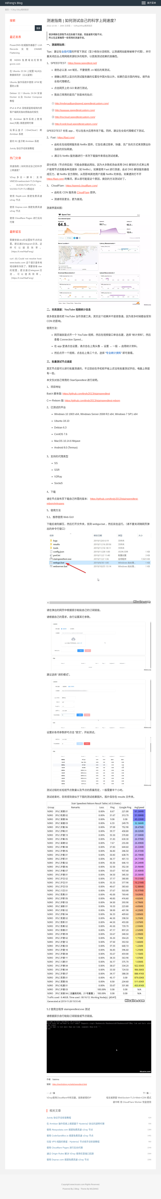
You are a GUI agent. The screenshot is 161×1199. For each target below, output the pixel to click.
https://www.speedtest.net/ (82, 63)
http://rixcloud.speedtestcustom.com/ (75, 117)
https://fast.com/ (66, 137)
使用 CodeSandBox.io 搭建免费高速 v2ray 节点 (70, 1135)
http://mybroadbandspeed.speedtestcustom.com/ (82, 103)
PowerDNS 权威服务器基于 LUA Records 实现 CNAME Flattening (26, 49)
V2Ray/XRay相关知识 (20, 10)
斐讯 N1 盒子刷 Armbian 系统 (24, 141)
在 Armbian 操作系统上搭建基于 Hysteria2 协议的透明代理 (75, 1123)
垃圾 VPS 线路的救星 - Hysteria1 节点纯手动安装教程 (73, 1141)
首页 (7, 10)
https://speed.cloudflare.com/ (81, 185)
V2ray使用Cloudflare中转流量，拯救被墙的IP (69, 1097)
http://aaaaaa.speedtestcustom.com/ (75, 110)
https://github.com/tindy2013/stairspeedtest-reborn (92, 400)
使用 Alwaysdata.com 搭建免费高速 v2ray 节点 (70, 1129)
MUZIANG (94, 1189)
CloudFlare (83, 192)
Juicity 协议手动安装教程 (22, 148)
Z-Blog (76, 1189)
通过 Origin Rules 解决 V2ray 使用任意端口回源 (70, 1153)
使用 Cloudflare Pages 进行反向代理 (65, 1147)
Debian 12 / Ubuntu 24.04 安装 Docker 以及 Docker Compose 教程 (26, 97)
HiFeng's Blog (13, 3)
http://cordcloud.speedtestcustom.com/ (76, 124)
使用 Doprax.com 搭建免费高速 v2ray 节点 (68, 1159)
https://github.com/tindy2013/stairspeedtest (86, 393)
